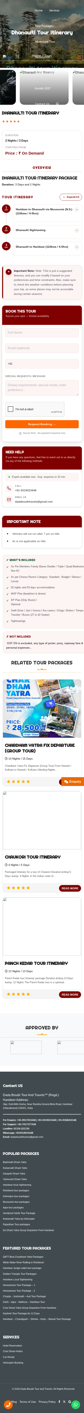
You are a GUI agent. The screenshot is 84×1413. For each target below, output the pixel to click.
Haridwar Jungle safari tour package (22, 1268)
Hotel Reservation (12, 1345)
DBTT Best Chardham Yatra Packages (23, 1257)
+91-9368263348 (67, 1120)
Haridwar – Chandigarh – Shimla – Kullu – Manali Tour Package (37, 1319)
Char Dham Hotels (13, 1351)
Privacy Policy (47, 1401)
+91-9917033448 (26, 1120)
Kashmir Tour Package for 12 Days (21, 1313)
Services (54, 10)
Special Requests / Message (25, 376)
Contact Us (42, 104)
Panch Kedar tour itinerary (36, 963)
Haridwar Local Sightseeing (17, 1279)
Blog (14, 1401)
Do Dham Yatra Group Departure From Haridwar (28, 1230)
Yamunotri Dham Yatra (15, 1179)
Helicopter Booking (13, 1362)
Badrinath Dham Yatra (14, 1162)
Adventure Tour (45, 41)
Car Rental (8, 1357)
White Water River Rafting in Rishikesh (23, 1262)
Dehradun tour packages (16, 1196)
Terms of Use (28, 1401)
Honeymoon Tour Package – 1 (19, 1285)
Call (18, 486)
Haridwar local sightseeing (17, 1185)
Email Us (20, 497)
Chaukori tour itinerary (33, 857)
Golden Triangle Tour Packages (20, 1274)
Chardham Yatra (45, 73)
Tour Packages (44, 26)
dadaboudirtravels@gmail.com (34, 501)
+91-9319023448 (25, 490)
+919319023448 (24, 1133)
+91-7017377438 (26, 1124)
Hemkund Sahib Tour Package (19, 1213)
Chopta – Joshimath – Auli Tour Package (24, 1296)
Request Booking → (42, 424)
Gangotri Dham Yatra (14, 1173)
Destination (42, 57)
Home (39, 10)
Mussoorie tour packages (16, 1202)
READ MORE (70, 888)
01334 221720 (21, 1128)
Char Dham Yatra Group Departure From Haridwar (29, 1308)
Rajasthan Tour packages (16, 1224)
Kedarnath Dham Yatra (15, 1168)
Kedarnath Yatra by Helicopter (19, 1218)
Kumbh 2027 (43, 88)
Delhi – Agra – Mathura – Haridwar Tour (24, 1302)
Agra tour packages (13, 1207)
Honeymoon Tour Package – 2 (19, 1290)
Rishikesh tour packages (16, 1190)
